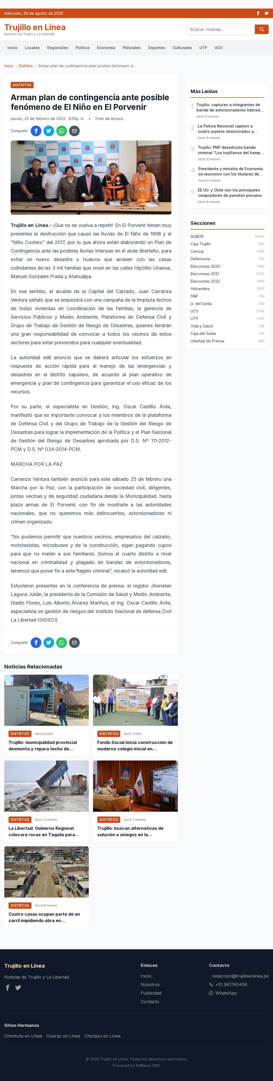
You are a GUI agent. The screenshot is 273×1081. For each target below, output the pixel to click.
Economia (106, 47)
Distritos (26, 65)
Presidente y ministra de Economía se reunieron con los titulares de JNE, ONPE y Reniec (230, 171)
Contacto (150, 1001)
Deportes (156, 47)
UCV (219, 47)
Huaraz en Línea (63, 1036)
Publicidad (151, 993)
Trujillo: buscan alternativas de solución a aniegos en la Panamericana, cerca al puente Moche (130, 832)
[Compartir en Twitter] (48, 131)
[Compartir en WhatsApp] (61, 131)
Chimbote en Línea (23, 1036)
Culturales (182, 47)
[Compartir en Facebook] (36, 131)
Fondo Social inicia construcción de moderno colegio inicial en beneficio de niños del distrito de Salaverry (135, 746)
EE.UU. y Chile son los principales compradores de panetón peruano (230, 193)
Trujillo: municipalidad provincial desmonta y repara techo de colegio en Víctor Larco (43, 746)
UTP (203, 47)
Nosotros (150, 984)
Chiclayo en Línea (103, 1036)
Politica (83, 47)
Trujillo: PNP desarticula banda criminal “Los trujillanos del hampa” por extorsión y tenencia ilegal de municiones (231, 150)
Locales (32, 47)
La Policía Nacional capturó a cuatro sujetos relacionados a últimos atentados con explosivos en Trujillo (229, 129)
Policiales (132, 47)
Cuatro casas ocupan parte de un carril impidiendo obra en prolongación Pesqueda (44, 917)
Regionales (57, 47)
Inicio (12, 47)
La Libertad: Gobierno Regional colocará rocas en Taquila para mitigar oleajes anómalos (42, 832)
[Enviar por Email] (74, 131)
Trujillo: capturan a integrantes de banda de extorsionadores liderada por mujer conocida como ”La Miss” (229, 107)
